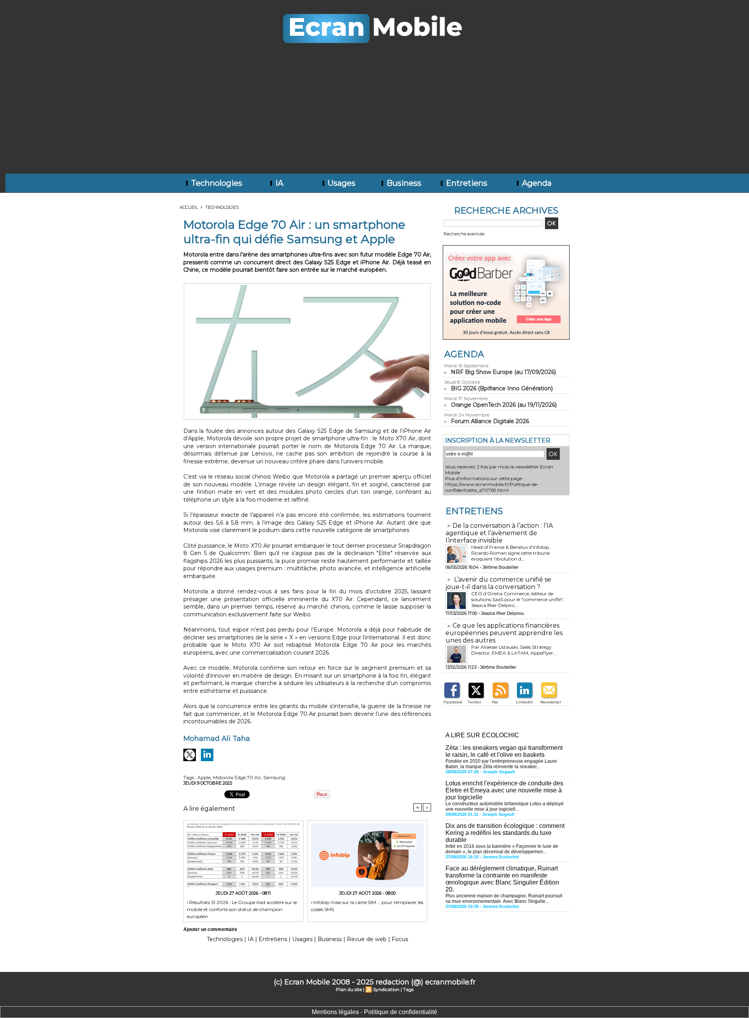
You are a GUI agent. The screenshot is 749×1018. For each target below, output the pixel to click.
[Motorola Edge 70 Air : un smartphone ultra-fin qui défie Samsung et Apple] (307, 285)
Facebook (453, 702)
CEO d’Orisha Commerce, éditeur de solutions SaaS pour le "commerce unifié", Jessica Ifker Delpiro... (517, 599)
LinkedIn (524, 702)
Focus (400, 939)
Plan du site (349, 989)
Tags (408, 989)
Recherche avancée (464, 234)
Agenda (536, 183)
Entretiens (465, 183)
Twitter (474, 702)
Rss (495, 702)
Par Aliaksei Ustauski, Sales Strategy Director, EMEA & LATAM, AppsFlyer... (514, 650)
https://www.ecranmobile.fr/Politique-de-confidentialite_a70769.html (492, 487)
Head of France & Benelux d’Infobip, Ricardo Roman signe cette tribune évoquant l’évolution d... (510, 553)
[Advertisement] (374, 115)
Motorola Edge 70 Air (237, 777)
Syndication (386, 989)
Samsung (274, 777)
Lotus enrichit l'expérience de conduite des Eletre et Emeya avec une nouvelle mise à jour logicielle (504, 790)
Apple (204, 777)
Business (403, 183)
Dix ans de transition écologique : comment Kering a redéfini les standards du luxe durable (504, 832)
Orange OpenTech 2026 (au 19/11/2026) (504, 404)
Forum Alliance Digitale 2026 (490, 421)
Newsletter (550, 702)
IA (278, 183)
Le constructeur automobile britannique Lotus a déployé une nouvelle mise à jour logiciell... (504, 806)
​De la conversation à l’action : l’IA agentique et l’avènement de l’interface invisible (499, 533)
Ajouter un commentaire (210, 929)
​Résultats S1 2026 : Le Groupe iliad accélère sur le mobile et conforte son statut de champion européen (242, 908)
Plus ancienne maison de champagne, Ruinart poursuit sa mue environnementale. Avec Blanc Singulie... (503, 898)
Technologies (215, 183)
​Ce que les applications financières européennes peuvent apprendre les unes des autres (504, 633)
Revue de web (367, 939)
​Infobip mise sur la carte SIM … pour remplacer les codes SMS (367, 905)
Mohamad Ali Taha (216, 738)
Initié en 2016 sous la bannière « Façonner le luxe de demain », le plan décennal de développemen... (501, 849)
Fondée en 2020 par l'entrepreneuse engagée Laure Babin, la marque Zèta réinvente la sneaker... (501, 763)
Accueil (188, 207)
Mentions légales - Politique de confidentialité (374, 1012)
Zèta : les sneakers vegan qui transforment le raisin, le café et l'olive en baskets (504, 751)
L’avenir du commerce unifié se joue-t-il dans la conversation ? (498, 583)
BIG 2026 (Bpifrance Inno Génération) (502, 388)
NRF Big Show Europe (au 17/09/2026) (503, 372)
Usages (340, 183)
